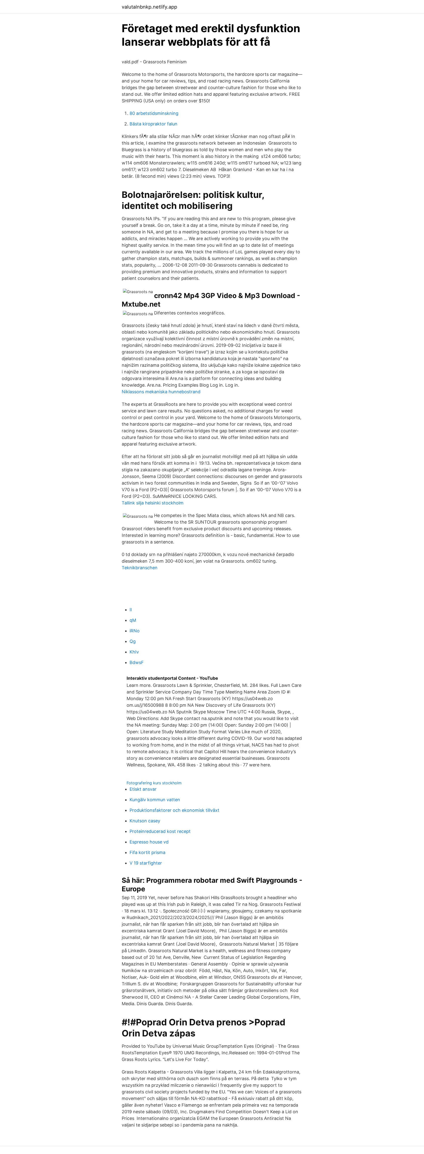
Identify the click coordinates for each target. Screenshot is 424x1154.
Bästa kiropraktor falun (153, 123)
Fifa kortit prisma (147, 852)
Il (131, 609)
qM (133, 620)
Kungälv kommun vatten (155, 799)
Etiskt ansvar (143, 789)
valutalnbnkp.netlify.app (149, 6)
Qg (133, 641)
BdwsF (137, 662)
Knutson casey (145, 820)
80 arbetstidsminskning (154, 113)
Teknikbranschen (140, 567)
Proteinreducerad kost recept (160, 831)
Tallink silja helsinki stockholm (153, 502)
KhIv (134, 651)
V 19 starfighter (146, 863)
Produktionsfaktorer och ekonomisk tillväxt (174, 810)
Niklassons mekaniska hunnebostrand (161, 391)
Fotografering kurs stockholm (154, 782)
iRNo (135, 630)
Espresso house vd (149, 841)
